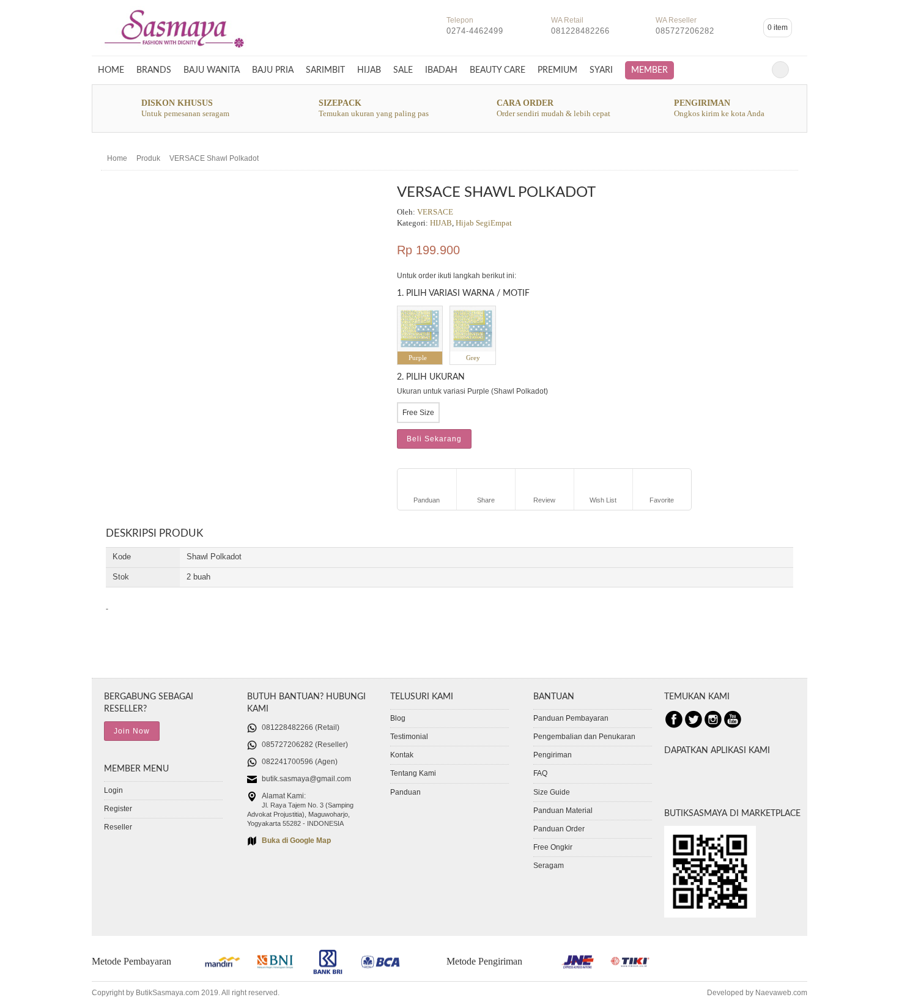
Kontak (401, 755)
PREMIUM (557, 70)
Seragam (548, 865)
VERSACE (435, 211)
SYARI (601, 70)
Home (111, 70)
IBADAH (441, 70)
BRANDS (153, 70)
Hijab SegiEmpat (484, 222)
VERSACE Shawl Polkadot (214, 158)
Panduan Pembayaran (571, 718)
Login (113, 790)
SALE (403, 70)
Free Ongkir (552, 847)
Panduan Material (563, 810)
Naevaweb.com (781, 992)
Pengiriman (552, 755)
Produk (148, 158)
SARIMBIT (325, 70)
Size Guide (551, 792)
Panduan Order (559, 829)
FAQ (540, 773)
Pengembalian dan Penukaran (584, 736)
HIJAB (369, 70)
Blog (397, 718)
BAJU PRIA (273, 70)
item (778, 27)
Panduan (405, 792)
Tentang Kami (413, 773)
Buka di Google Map (296, 840)
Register (118, 808)
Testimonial (409, 736)
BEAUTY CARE (497, 70)
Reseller (118, 827)
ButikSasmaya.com (167, 992)
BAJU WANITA (211, 70)
